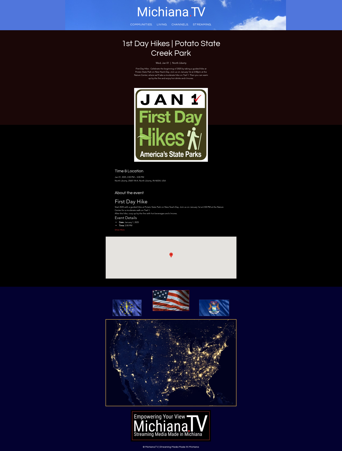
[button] (138, 313)
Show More (120, 230)
